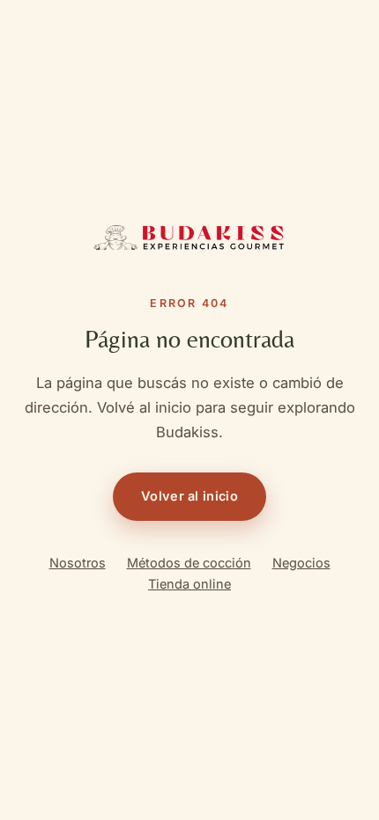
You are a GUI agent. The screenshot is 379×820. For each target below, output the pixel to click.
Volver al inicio (189, 495)
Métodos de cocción (189, 562)
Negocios (301, 562)
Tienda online (189, 583)
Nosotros (77, 562)
